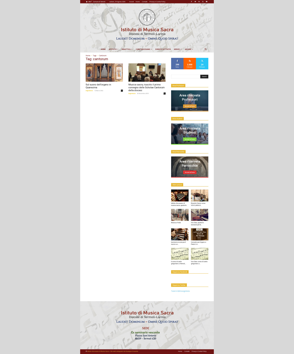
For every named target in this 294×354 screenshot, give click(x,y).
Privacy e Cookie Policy (157, 2)
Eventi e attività (163, 49)
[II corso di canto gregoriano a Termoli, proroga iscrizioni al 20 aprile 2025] (180, 254)
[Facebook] (191, 1)
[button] (205, 49)
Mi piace (177, 59)
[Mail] (195, 1)
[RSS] (199, 1)
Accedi (131, 2)
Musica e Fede (176, 222)
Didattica (126, 49)
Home (138, 2)
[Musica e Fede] (180, 215)
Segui (190, 59)
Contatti (144, 2)
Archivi (188, 49)
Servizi (177, 49)
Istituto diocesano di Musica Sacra (98, 351)
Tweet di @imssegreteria (180, 291)
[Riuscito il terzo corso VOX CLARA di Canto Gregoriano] (199, 195)
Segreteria (89, 90)
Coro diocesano (143, 49)
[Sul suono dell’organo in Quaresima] (104, 72)
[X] (203, 1)
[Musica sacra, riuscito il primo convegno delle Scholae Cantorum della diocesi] (147, 72)
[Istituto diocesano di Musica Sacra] (147, 24)
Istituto (113, 49)
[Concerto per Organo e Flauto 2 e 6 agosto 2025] (199, 234)
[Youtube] (206, 1)
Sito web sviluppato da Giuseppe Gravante (124, 351)
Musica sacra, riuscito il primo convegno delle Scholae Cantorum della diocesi (146, 87)
